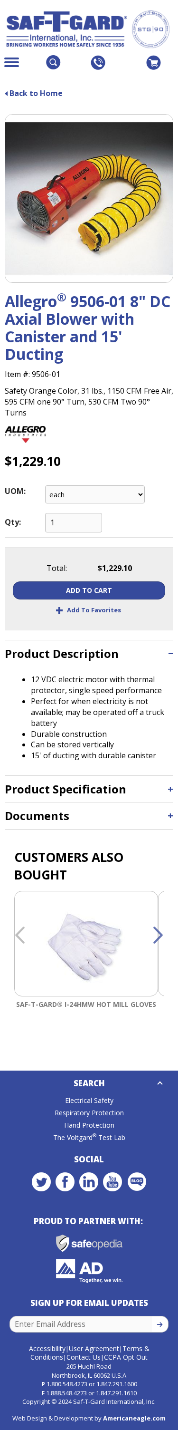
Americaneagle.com (134, 1418)
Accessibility (47, 1348)
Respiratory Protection (89, 1112)
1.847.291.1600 (116, 1384)
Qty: (13, 522)
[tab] (89, 653)
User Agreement (94, 1348)
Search (89, 1083)
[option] (86, 967)
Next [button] (158, 935)
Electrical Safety (89, 1100)
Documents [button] (37, 815)
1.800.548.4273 (67, 1384)
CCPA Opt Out (126, 1357)
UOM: (15, 491)
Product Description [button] (62, 653)
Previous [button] (19, 935)
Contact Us (83, 1357)
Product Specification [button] (65, 789)
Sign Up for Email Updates (89, 1302)
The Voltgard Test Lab (89, 1137)
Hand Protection (89, 1125)
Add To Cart (89, 590)
